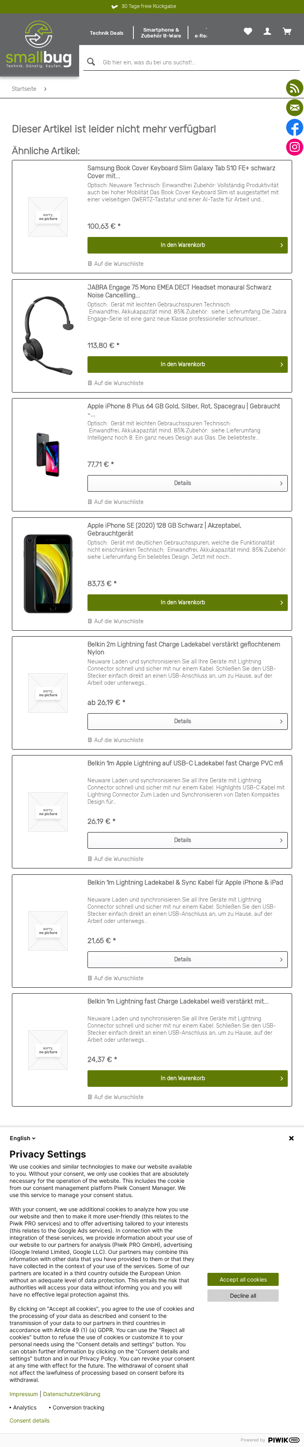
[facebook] (294, 127)
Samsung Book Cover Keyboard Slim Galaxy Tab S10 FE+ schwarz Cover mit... (181, 172)
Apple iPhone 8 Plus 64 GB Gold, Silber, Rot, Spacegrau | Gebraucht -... (183, 410)
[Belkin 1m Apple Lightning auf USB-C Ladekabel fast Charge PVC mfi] (48, 811)
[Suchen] (90, 62)
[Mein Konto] (267, 31)
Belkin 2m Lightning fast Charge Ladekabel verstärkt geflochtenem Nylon (183, 648)
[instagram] (294, 147)
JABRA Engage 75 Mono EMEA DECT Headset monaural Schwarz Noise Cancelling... (179, 291)
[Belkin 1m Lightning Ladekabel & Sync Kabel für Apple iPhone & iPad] (48, 931)
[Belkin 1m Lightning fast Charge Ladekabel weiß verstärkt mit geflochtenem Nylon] (48, 1050)
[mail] (294, 107)
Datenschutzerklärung (72, 1394)
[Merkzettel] (248, 31)
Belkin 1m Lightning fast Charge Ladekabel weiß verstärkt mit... (178, 1001)
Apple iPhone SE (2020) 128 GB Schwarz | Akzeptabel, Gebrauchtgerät (164, 529)
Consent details (29, 1420)
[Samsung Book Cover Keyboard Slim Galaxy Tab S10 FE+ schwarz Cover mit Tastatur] (48, 216)
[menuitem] (106, 32)
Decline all (243, 1295)
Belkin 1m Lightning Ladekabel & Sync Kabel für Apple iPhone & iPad (185, 882)
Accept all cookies (243, 1279)
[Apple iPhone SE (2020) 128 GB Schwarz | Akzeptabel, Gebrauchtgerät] (48, 574)
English (20, 1138)
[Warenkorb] (287, 31)
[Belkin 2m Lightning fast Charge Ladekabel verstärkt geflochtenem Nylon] (48, 693)
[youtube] (294, 87)
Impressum (24, 1394)
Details (182, 483)
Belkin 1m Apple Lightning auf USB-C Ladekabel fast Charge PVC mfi (185, 763)
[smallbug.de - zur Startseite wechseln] (39, 44)
